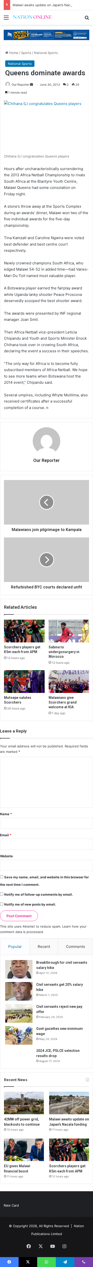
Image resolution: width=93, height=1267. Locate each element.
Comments (75, 946)
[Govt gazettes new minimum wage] (18, 1035)
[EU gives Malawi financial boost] (24, 1150)
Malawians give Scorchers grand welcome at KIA (63, 702)
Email (5, 835)
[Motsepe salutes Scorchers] (24, 681)
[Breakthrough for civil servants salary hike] (18, 969)
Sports (26, 53)
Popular (15, 946)
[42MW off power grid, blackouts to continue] (24, 1103)
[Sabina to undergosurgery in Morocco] (69, 631)
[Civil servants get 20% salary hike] (18, 991)
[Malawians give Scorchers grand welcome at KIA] (69, 681)
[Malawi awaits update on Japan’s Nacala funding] (69, 1103)
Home (13, 53)
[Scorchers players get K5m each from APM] (24, 631)
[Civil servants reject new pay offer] (18, 1013)
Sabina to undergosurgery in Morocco (64, 652)
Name (6, 814)
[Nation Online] (32, 17)
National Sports (46, 53)
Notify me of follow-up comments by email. (38, 894)
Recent (44, 946)
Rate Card (11, 1205)
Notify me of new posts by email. (30, 904)
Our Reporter (20, 84)
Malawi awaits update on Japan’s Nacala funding (50, 5)
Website (6, 856)
